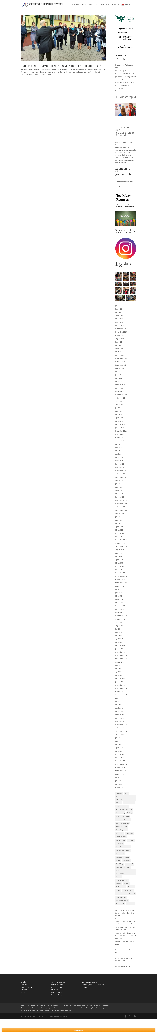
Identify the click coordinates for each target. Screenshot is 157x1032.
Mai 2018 (118, 596)
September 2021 (121, 477)
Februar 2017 (120, 645)
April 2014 (119, 748)
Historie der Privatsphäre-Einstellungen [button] (35, 1010)
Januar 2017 (119, 649)
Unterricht (103, 5)
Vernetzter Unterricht (59, 982)
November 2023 (121, 395)
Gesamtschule (120, 840)
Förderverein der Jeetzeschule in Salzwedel (125, 131)
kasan (128, 850)
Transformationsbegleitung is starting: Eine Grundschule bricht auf (125, 935)
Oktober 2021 (120, 474)
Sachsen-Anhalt (120, 887)
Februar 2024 (120, 385)
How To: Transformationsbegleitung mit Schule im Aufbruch (125, 921)
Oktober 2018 (120, 579)
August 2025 (119, 339)
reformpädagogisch (122, 880)
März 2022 (119, 457)
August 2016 (119, 662)
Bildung (129, 813)
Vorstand (85, 987)
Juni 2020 (118, 520)
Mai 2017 (118, 636)
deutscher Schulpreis (122, 823)
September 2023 (121, 401)
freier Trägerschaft (122, 830)
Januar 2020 (119, 537)
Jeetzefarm (25, 992)
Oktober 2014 (120, 728)
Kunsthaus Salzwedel (122, 857)
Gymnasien (130, 840)
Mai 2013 (118, 784)
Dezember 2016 (121, 652)
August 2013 (119, 774)
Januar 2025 (119, 355)
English (127, 5)
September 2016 (121, 659)
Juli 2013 (118, 777)
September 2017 (121, 622)
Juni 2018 (118, 593)
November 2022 (121, 434)
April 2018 (119, 599)
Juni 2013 (118, 781)
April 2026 (119, 315)
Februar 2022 (120, 461)
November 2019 (121, 540)
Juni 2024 (118, 375)
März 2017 (119, 642)
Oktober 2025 (120, 335)
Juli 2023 (118, 408)
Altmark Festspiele (129, 803)
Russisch (118, 883)
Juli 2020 (118, 517)
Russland (126, 883)
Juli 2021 (118, 484)
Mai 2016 (118, 669)
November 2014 (121, 725)
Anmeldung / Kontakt (89, 982)
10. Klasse (119, 793)
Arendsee (129, 809)
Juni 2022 (118, 447)
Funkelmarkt (129, 833)
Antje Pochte (120, 809)
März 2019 (119, 563)
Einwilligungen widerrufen (124, 966)
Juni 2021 (118, 487)
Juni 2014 (118, 741)
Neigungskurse (56, 992)
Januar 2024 (119, 388)
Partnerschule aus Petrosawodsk (121, 872)
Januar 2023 (119, 428)
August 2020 (119, 513)
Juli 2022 (118, 444)
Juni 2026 (118, 309)
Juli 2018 (118, 589)
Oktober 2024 (120, 362)
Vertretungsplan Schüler (49, 1005)
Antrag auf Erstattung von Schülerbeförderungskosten (81, 1005)
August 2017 (119, 626)
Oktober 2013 (120, 768)
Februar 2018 (120, 606)
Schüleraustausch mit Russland (125, 894)
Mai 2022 (118, 451)
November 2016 (121, 655)
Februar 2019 (120, 566)
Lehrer (118, 860)
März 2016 (119, 675)
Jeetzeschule (120, 850)
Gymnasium (119, 843)
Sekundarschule (121, 897)
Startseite (75, 5)
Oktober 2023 (120, 398)
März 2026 (119, 319)
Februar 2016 (120, 678)
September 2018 (121, 583)
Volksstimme (130, 904)
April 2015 (119, 708)
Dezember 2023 (121, 391)
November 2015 (121, 688)
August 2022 (119, 441)
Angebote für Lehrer (122, 806)
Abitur (126, 793)
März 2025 (119, 352)
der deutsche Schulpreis (123, 820)
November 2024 (121, 358)
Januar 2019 (119, 570)
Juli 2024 (118, 372)
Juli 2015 (118, 702)
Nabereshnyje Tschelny (123, 867)
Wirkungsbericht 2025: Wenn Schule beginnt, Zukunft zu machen (125, 913)
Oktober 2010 (120, 787)
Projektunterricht (57, 985)
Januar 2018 (119, 609)
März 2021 (119, 494)
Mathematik (129, 864)
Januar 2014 (119, 758)
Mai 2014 (118, 744)
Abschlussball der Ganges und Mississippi (125, 798)
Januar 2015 (119, 718)
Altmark (118, 803)
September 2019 (121, 546)
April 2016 (119, 672)
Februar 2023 (120, 424)
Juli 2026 (118, 306)
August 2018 (119, 586)
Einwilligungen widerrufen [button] (61, 1010)
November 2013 (121, 764)
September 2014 (121, 731)
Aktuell (114, 5)
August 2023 (119, 405)
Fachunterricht (56, 987)
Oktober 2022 (120, 438)
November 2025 (121, 332)
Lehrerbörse (126, 860)
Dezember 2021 (121, 467)
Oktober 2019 (120, 543)
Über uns (92, 5)
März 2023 (119, 421)
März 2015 (119, 711)
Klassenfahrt (120, 854)
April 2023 (119, 418)
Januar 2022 (119, 464)
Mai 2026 (118, 312)
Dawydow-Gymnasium (123, 816)
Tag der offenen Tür (122, 901)
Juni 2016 (118, 665)
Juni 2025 (118, 342)
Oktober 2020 (120, 507)
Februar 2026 (120, 322)
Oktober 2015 (120, 692)
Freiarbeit (54, 990)
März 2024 (119, 381)
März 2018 (119, 603)
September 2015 (121, 695)
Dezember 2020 (121, 500)
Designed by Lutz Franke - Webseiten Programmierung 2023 (45, 1016)
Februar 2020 (120, 533)
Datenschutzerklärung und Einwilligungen (36, 1008)
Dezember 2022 (121, 431)
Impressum (107, 1005)
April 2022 (119, 454)
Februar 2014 (120, 754)
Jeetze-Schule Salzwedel (123, 847)
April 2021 (119, 490)
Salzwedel (131, 887)
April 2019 (119, 560)
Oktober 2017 (120, 619)
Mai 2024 (118, 378)
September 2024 (121, 365)
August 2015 (119, 698)
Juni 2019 (118, 553)
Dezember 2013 (121, 761)
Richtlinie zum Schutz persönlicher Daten (69, 1008)
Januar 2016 (119, 682)
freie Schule (119, 833)
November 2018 (121, 576)
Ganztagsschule (121, 837)
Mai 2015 (118, 705)
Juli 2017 (118, 629)
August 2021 (119, 480)
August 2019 (119, 550)
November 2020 (121, 504)
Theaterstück (120, 904)
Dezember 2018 (121, 573)
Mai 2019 (118, 556)
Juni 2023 (118, 411)
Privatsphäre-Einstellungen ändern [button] (99, 1008)
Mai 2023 (118, 414)
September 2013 (121, 771)
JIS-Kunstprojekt (125, 97)
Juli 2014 (118, 738)
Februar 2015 (120, 715)
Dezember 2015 (121, 685)
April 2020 (119, 527)
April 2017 (119, 639)
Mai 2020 (118, 523)
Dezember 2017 (121, 612)
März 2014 (119, 751)
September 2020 (121, 510)
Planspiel (119, 877)
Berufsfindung (120, 813)
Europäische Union (121, 826)
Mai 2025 (118, 345)
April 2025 (119, 348)
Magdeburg (119, 864)
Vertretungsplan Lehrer (29, 1005)
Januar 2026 (119, 325)
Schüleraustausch (128, 890)
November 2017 (121, 616)
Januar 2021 (119, 497)
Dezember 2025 (121, 329)
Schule (83, 5)
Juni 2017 (118, 632)
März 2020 (119, 530)
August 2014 (119, 735)
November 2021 (121, 471)
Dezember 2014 (121, 721)
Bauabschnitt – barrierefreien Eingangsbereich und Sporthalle (61, 66)
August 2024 (119, 368)
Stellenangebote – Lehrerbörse (93, 985)
